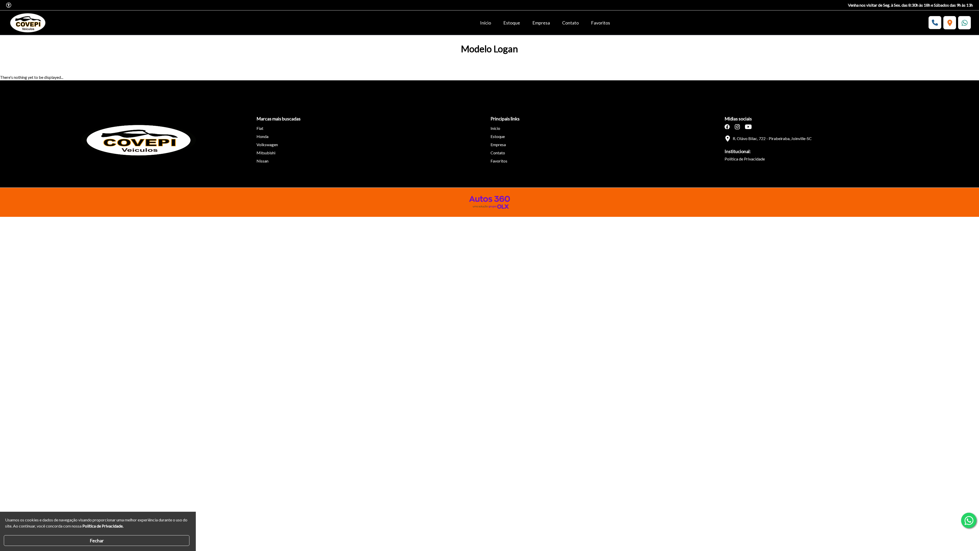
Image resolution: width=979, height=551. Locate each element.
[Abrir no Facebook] (727, 126)
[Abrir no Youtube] (748, 126)
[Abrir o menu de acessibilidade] (8, 5)
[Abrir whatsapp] (968, 520)
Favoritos (600, 23)
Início (485, 23)
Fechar (97, 540)
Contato (570, 23)
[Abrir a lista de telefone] (935, 22)
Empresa (541, 23)
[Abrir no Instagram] (737, 126)
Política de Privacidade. (102, 525)
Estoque (511, 23)
